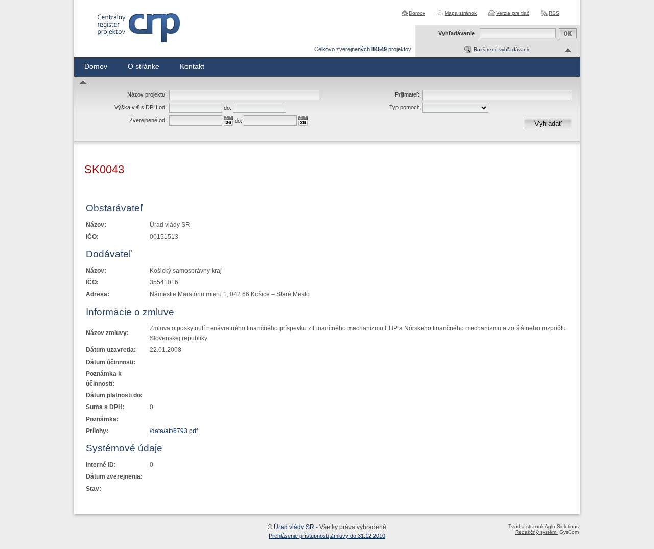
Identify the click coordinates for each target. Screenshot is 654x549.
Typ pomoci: (404, 107)
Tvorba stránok (526, 526)
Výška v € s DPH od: (140, 107)
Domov (417, 13)
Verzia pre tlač (512, 13)
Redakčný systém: (536, 532)
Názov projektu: (147, 94)
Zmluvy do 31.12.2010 (357, 536)
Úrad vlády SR (294, 527)
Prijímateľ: (407, 94)
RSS (554, 13)
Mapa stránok (461, 13)
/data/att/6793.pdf (174, 431)
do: (227, 108)
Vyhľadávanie (456, 33)
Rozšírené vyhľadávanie (502, 49)
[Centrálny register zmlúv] (138, 28)
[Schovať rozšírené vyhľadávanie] (568, 50)
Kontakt (192, 66)
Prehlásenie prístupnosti (299, 536)
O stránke (143, 66)
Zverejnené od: (148, 120)
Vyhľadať (548, 123)
